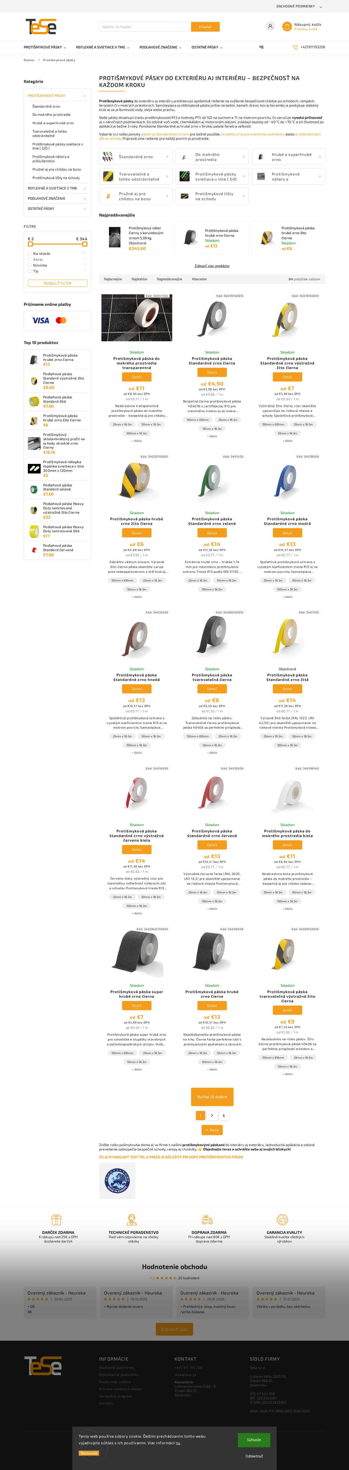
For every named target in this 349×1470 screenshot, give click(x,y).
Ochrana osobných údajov (120, 1389)
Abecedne (199, 279)
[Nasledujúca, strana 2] (212, 1115)
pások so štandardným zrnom (165, 134)
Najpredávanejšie (169, 279)
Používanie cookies (115, 1382)
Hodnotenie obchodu (174, 1266)
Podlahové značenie (46, 198)
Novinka (59, 265)
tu (178, 1442)
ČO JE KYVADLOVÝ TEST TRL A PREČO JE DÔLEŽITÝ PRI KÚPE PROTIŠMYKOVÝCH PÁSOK (171, 1157)
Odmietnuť (254, 1456)
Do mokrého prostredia (51, 114)
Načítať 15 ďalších (212, 1097)
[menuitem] (47, 47)
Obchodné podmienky (295, 6)
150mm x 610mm (198, 419)
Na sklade (59, 253)
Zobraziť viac (174, 1329)
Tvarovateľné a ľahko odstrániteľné (49, 133)
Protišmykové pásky (46, 95)
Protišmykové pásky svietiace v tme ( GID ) (57, 146)
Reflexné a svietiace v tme (52, 188)
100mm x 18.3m (136, 433)
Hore (214, 1130)
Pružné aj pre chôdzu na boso (56, 169)
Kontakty (106, 1403)
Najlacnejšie (113, 279)
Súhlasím (254, 1440)
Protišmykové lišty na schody (56, 177)
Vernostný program (115, 1396)
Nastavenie (89, 1453)
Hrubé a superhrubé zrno (53, 123)
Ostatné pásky (41, 208)
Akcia (59, 259)
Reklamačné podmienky (119, 1375)
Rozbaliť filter (58, 283)
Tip (59, 271)
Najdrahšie (139, 279)
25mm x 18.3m (122, 424)
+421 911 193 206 (189, 1367)
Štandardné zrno (46, 106)
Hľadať (205, 27)
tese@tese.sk (185, 1375)
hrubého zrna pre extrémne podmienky (253, 134)
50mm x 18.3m (151, 424)
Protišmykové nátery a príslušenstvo (50, 158)
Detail (137, 377)
